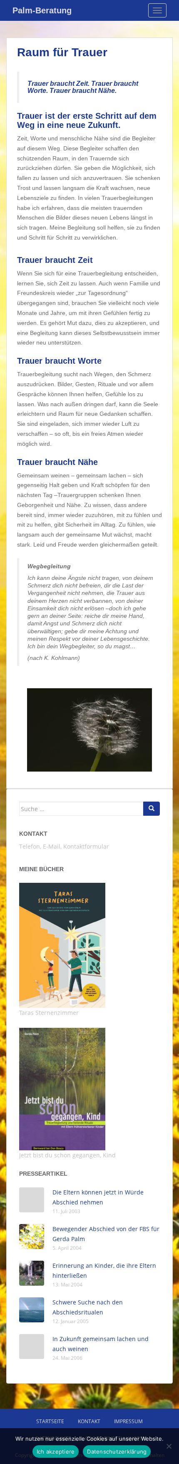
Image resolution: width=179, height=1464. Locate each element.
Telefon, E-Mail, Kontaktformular (64, 846)
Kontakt (33, 833)
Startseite (50, 1421)
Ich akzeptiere (56, 1451)
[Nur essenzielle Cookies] (168, 1446)
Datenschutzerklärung (117, 1451)
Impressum (128, 1421)
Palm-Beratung (42, 10)
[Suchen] (151, 809)
